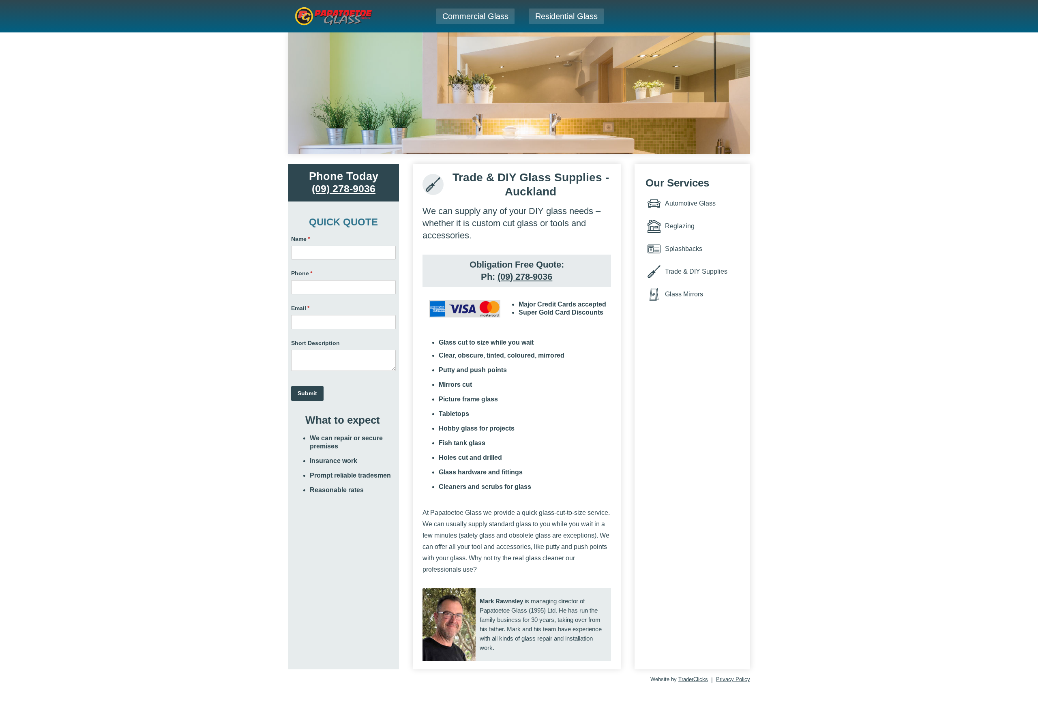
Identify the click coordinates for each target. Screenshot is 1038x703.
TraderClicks (693, 679)
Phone (313, 273)
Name (312, 239)
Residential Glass (566, 16)
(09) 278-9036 (343, 188)
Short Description (315, 343)
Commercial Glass (475, 16)
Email (312, 308)
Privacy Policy (733, 679)
